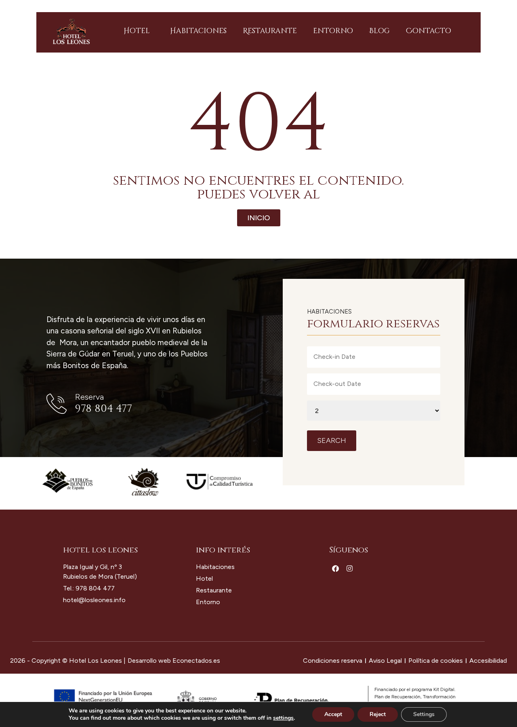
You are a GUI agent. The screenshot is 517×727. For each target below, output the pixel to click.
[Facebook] (335, 568)
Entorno (333, 31)
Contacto (428, 31)
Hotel (137, 31)
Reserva (89, 397)
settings (283, 718)
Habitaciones (198, 31)
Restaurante (270, 31)
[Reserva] (56, 404)
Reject (378, 714)
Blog (379, 31)
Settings (424, 714)
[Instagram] (349, 568)
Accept (333, 714)
